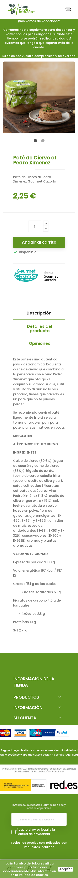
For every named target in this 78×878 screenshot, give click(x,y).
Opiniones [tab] (39, 343)
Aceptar (65, 869)
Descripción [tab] (39, 313)
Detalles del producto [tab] (39, 328)
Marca (48, 272)
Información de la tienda (34, 682)
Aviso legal (40, 829)
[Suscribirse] (60, 819)
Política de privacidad (33, 834)
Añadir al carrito (39, 242)
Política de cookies (33, 875)
